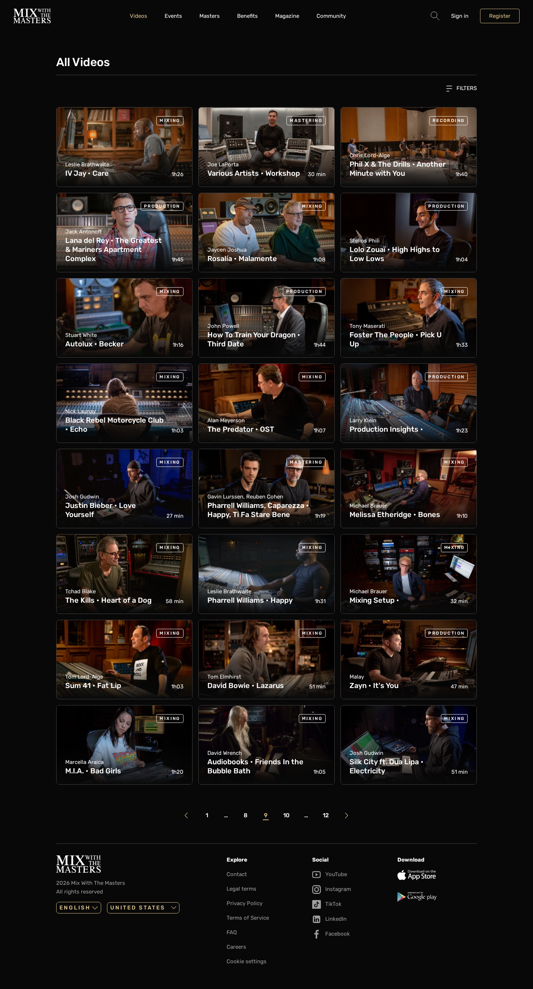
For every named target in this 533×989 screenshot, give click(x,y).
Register (500, 16)
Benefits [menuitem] (247, 16)
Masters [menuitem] (209, 16)
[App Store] (437, 875)
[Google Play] (437, 897)
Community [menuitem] (331, 16)
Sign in (459, 16)
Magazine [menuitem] (287, 16)
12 (326, 815)
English (75, 907)
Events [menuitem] (173, 16)
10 (286, 815)
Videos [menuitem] (138, 16)
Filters (466, 88)
